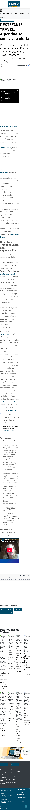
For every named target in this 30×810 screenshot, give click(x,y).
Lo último (9, 13)
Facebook (14, 773)
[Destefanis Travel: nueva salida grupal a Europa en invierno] (3, 708)
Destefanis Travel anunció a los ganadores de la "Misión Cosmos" (12, 660)
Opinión (8, 779)
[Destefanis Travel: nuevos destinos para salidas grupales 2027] (3, 653)
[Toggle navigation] (3, 10)
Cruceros (8, 776)
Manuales (15, 13)
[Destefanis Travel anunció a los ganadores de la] (11, 643)
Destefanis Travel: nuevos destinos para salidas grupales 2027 (4, 681)
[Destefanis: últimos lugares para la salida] (27, 643)
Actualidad (3, 770)
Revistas (8, 782)
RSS (22, 801)
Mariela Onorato (11, 126)
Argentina (4, 172)
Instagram (14, 776)
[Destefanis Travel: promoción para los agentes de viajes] (11, 698)
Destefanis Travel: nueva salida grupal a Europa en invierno (4, 735)
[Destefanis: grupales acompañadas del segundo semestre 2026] (27, 700)
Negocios (22, 13)
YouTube (13, 782)
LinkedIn (13, 779)
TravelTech (3, 783)
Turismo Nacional (6, 613)
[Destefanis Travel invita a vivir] (19, 707)
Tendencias (9, 773)
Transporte (9, 770)
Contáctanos (21, 797)
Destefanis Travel (7, 274)
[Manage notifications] (26, 806)
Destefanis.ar (5, 147)
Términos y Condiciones (3, 807)
